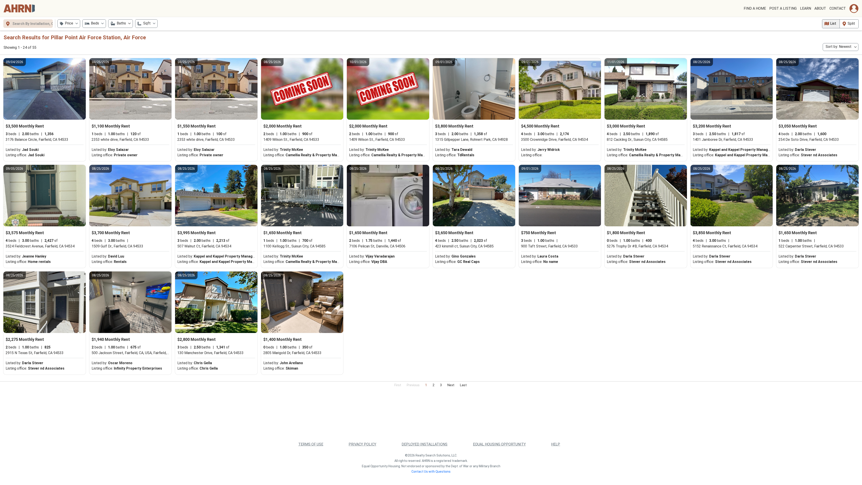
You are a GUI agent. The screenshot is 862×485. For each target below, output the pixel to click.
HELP (555, 444)
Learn (805, 8)
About (820, 8)
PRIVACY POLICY (362, 444)
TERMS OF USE (310, 444)
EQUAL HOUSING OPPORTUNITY (499, 444)
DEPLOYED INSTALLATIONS (424, 444)
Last (463, 385)
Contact (837, 8)
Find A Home (755, 8)
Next (450, 385)
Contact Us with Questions (431, 471)
